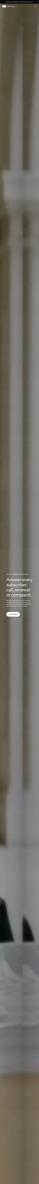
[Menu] (35, 6)
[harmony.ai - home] (8, 6)
